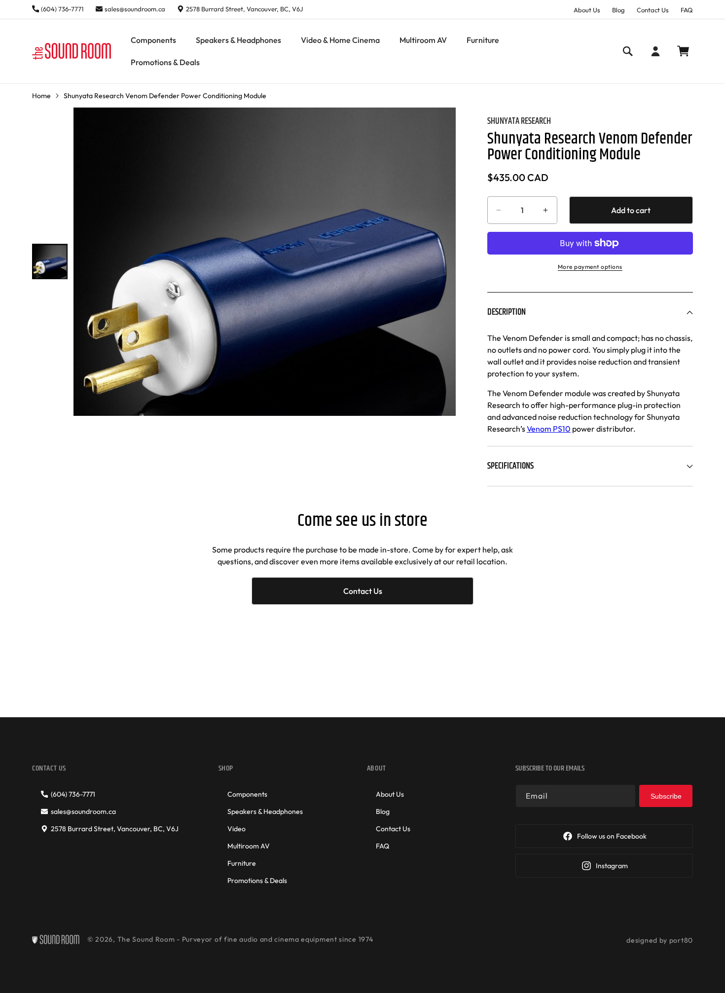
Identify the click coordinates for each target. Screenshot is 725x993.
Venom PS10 (549, 429)
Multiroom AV (248, 846)
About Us (587, 10)
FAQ (687, 10)
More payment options (590, 266)
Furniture (241, 863)
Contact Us (653, 10)
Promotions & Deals (257, 880)
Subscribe (666, 796)
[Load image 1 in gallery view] (50, 261)
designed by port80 (659, 940)
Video (236, 828)
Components (247, 794)
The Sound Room (146, 939)
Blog (618, 10)
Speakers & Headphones (265, 811)
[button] (153, 40)
